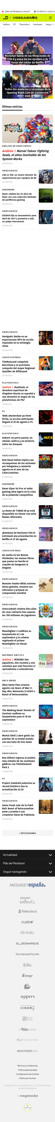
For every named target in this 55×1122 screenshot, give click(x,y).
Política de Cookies (27, 1078)
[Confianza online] (27, 1110)
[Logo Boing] (27, 965)
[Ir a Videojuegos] (25, 17)
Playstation (24, 24)
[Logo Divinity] (27, 933)
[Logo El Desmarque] (27, 944)
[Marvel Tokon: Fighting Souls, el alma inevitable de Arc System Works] (27, 128)
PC (14, 24)
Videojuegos (10, 171)
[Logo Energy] (27, 975)
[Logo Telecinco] (27, 911)
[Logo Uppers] (27, 997)
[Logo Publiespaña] (27, 1040)
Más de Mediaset (14, 863)
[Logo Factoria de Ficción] (27, 954)
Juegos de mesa (11, 357)
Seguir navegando (15, 871)
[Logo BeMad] (27, 986)
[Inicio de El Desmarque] (5, 17)
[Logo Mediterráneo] (27, 1051)
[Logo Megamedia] (29, 1096)
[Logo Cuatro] (27, 922)
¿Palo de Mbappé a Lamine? (17, 11)
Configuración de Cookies (27, 1074)
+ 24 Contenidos (27, 833)
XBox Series (9, 680)
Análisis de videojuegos (16, 146)
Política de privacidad (27, 1070)
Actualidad (10, 854)
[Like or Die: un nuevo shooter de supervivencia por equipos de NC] (46, 177)
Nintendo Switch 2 (13, 655)
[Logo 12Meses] (27, 1019)
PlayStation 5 (10, 383)
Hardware (37, 24)
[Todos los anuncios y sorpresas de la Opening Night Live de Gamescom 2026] (27, 84)
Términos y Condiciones (27, 1066)
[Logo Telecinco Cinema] (27, 1008)
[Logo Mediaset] (27, 886)
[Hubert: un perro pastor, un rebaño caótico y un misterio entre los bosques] (46, 439)
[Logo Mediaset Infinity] (27, 900)
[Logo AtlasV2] (28, 1029)
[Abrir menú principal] (50, 17)
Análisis (6, 24)
